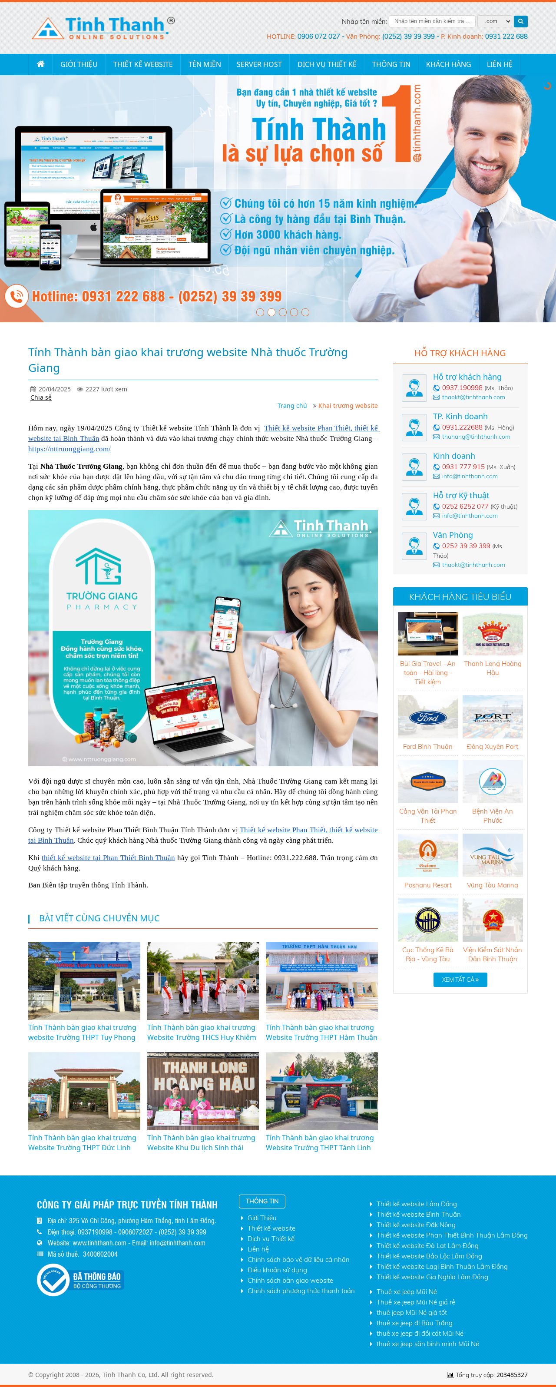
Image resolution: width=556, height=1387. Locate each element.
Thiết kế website (143, 64)
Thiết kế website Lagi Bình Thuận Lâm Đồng (442, 1266)
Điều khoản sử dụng (277, 1270)
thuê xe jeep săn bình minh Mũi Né (428, 1344)
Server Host (259, 64)
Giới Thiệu (79, 64)
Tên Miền (205, 64)
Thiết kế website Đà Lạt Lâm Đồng (428, 1245)
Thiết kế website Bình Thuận (419, 1214)
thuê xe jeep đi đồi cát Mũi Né (420, 1333)
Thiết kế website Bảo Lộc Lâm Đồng (429, 1256)
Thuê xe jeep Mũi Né (407, 1292)
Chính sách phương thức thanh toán (301, 1291)
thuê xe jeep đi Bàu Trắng (415, 1323)
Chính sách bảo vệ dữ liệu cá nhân (299, 1259)
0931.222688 (462, 427)
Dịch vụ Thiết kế (327, 64)
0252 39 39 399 (466, 546)
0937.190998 (462, 388)
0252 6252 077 (465, 506)
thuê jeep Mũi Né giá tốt (412, 1312)
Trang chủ (40, 64)
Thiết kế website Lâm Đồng (417, 1204)
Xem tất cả (459, 979)
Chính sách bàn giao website (290, 1280)
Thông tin (391, 64)
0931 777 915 (463, 467)
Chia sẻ (41, 397)
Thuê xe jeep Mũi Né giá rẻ (416, 1302)
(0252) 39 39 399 (409, 36)
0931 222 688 (506, 36)
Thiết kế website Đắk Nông (416, 1225)
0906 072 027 (320, 36)
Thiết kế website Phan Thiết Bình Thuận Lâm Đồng (452, 1235)
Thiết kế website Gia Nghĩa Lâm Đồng (432, 1277)
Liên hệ (258, 1249)
